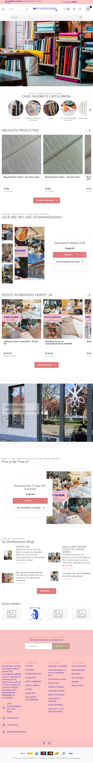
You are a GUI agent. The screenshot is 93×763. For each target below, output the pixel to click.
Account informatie (79, 666)
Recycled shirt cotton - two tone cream (21, 177)
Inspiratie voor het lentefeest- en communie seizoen (76, 574)
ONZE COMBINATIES (33, 682)
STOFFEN (29, 666)
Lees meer (20, 563)
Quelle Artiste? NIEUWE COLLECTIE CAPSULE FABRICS (74, 549)
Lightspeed (51, 758)
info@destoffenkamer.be (16, 732)
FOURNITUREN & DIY (33, 674)
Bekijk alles (45, 591)
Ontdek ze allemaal (45, 200)
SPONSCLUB (22, 546)
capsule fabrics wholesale (54, 700)
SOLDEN (28, 689)
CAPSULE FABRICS (32, 685)
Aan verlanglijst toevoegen (68, 262)
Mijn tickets (76, 674)
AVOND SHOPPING (55, 705)
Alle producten (77, 685)
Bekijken (68, 255)
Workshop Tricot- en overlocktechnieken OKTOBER (58, 342)
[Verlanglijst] (80, 9)
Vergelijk (75, 682)
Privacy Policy (53, 683)
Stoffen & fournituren (56, 695)
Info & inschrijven (45, 365)
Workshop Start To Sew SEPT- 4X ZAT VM (21, 342)
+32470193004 (12, 718)
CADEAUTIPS (30, 693)
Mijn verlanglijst (78, 678)
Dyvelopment (76, 758)
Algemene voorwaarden (57, 666)
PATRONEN (29, 670)
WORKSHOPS (30, 678)
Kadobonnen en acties (57, 679)
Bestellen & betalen (56, 687)
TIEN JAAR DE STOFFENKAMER (31, 698)
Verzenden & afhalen (56, 691)
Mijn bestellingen (78, 670)
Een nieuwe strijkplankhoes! (29, 572)
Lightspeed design (62, 758)
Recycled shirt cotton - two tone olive (62, 177)
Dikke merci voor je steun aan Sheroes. (55, 710)
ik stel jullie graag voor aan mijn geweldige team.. (57, 672)
